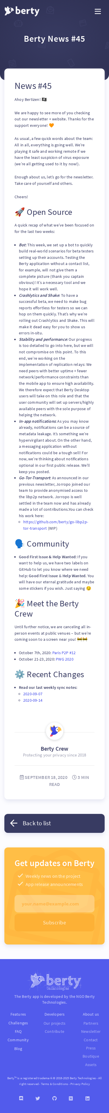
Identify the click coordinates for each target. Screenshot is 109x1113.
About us (91, 1014)
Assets (91, 1064)
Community (18, 1039)
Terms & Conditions (54, 1084)
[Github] (54, 1098)
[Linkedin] (87, 1098)
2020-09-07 (32, 693)
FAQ (18, 1031)
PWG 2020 (65, 659)
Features (18, 1014)
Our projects (54, 1023)
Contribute (54, 1031)
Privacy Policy (80, 1084)
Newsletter (91, 1031)
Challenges (18, 1023)
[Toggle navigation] (97, 11)
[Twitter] (38, 1098)
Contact (91, 1039)
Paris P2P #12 (64, 652)
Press (91, 1048)
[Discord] (21, 1098)
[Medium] (71, 1098)
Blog (18, 1048)
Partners (91, 1023)
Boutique (91, 1056)
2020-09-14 (32, 700)
